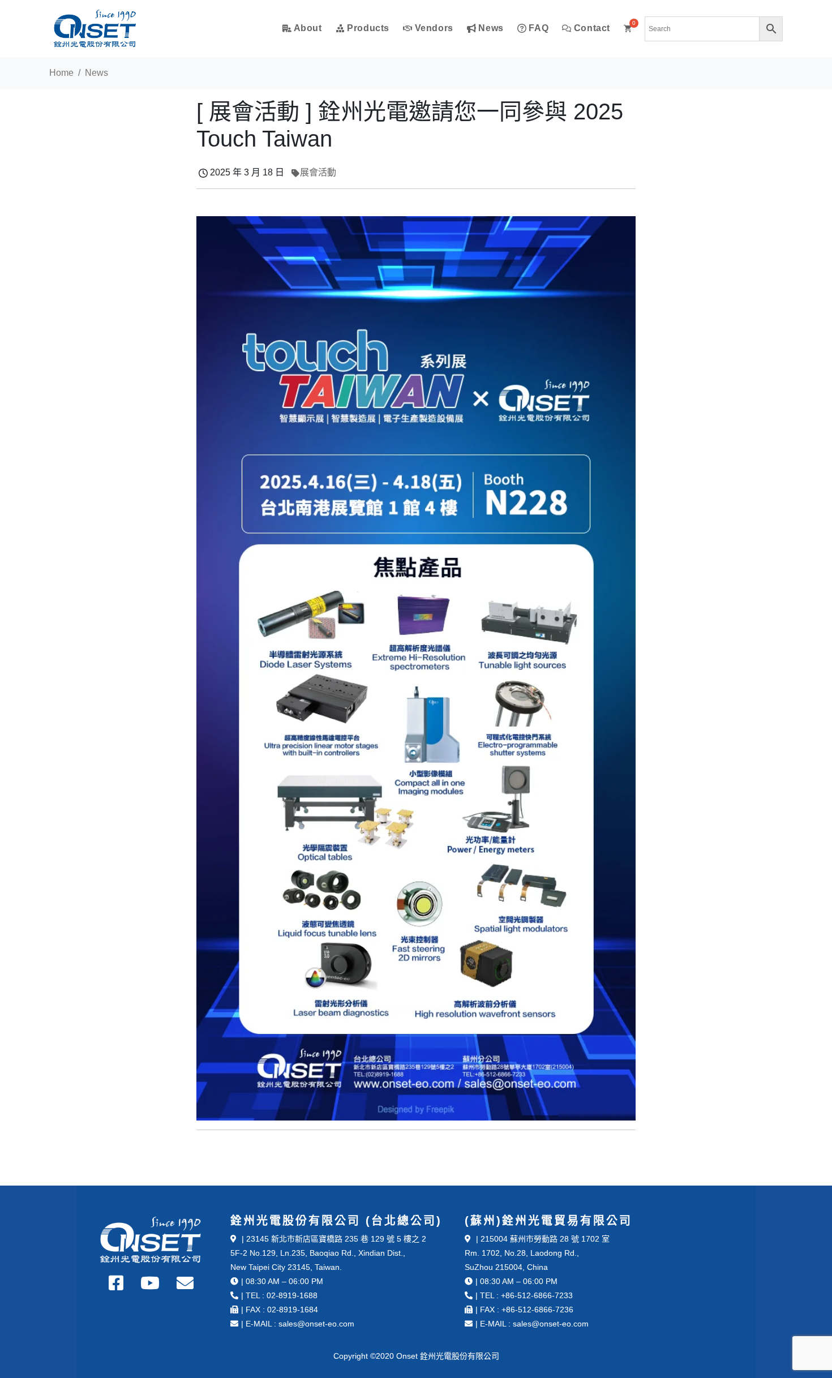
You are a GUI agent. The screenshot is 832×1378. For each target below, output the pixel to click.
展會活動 (318, 172)
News (490, 28)
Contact (590, 28)
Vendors (432, 28)
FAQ (537, 28)
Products (367, 28)
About (306, 28)
